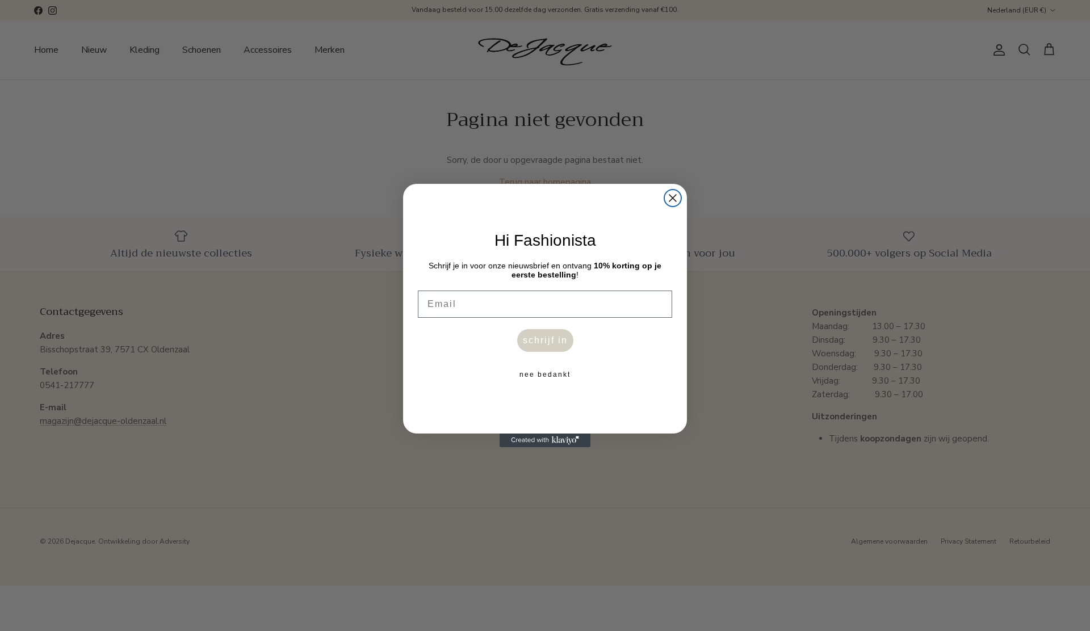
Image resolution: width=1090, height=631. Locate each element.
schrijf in (545, 340)
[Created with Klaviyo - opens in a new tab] (545, 440)
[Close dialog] (672, 198)
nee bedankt (545, 374)
